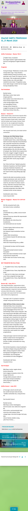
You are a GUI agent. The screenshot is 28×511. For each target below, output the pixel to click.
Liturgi (20, 47)
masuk (10, 429)
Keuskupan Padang (6, 49)
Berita (16, 47)
